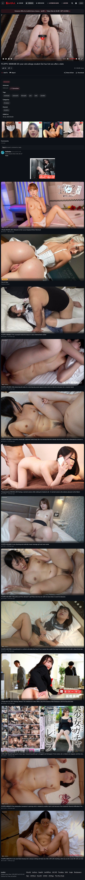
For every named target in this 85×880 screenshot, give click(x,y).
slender (43, 96)
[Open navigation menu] (3, 3)
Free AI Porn (4, 282)
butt (36, 96)
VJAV (66, 872)
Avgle (71, 872)
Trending (61, 872)
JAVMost (33, 876)
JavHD (43, 11)
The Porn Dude (59, 876)
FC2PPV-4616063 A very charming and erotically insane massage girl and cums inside (25, 544)
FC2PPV (6, 110)
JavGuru (34, 872)
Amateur (6, 103)
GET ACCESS (64, 11)
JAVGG (45, 876)
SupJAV (40, 872)
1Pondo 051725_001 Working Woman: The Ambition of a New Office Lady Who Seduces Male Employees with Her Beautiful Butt (37, 701)
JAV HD (54, 872)
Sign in (4, 147)
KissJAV (39, 876)
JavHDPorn (47, 872)
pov (30, 96)
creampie (6, 96)
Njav (27, 876)
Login (81, 3)
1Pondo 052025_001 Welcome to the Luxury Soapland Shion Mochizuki (21, 230)
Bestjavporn (77, 872)
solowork (15, 96)
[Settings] (76, 3)
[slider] (36, 59)
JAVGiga (51, 876)
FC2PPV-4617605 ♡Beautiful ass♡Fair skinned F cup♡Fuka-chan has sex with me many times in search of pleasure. (33, 597)
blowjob (23, 96)
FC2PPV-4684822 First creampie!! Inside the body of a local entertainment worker (23, 334)
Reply (6, 155)
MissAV (28, 872)
